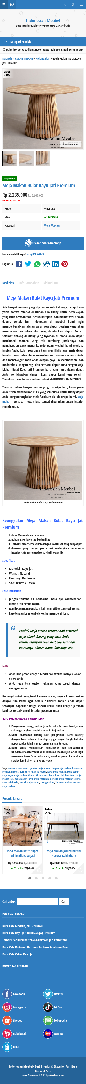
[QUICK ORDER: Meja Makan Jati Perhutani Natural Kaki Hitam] (47, 842)
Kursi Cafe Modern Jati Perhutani (22, 926)
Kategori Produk (20, 41)
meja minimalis (10, 782)
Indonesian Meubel (43, 21)
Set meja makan (63, 782)
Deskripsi (8, 282)
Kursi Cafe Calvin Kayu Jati (18, 954)
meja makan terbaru (69, 778)
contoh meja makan (18, 768)
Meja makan (38, 631)
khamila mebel (38, 771)
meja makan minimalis (46, 778)
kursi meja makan (56, 771)
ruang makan (47, 782)
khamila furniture (20, 771)
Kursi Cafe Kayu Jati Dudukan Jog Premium (28, 933)
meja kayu (7, 775)
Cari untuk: (9, 901)
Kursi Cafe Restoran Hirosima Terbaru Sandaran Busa (35, 947)
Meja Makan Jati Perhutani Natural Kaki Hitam (64, 853)
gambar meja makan (40, 768)
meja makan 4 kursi (24, 775)
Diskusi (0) (50, 282)
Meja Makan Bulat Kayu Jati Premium (55, 775)
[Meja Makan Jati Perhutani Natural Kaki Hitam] (64, 826)
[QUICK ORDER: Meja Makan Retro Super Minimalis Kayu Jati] (6, 842)
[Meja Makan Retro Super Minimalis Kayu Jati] (22, 826)
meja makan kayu (24, 778)
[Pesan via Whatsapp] (39, 870)
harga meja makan (61, 768)
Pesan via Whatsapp (47, 243)
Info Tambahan (29, 282)
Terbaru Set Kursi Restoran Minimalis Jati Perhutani (34, 940)
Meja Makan (52, 225)
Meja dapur (73, 771)
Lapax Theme (28, 1075)
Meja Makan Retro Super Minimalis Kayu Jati (22, 853)
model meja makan (29, 782)
